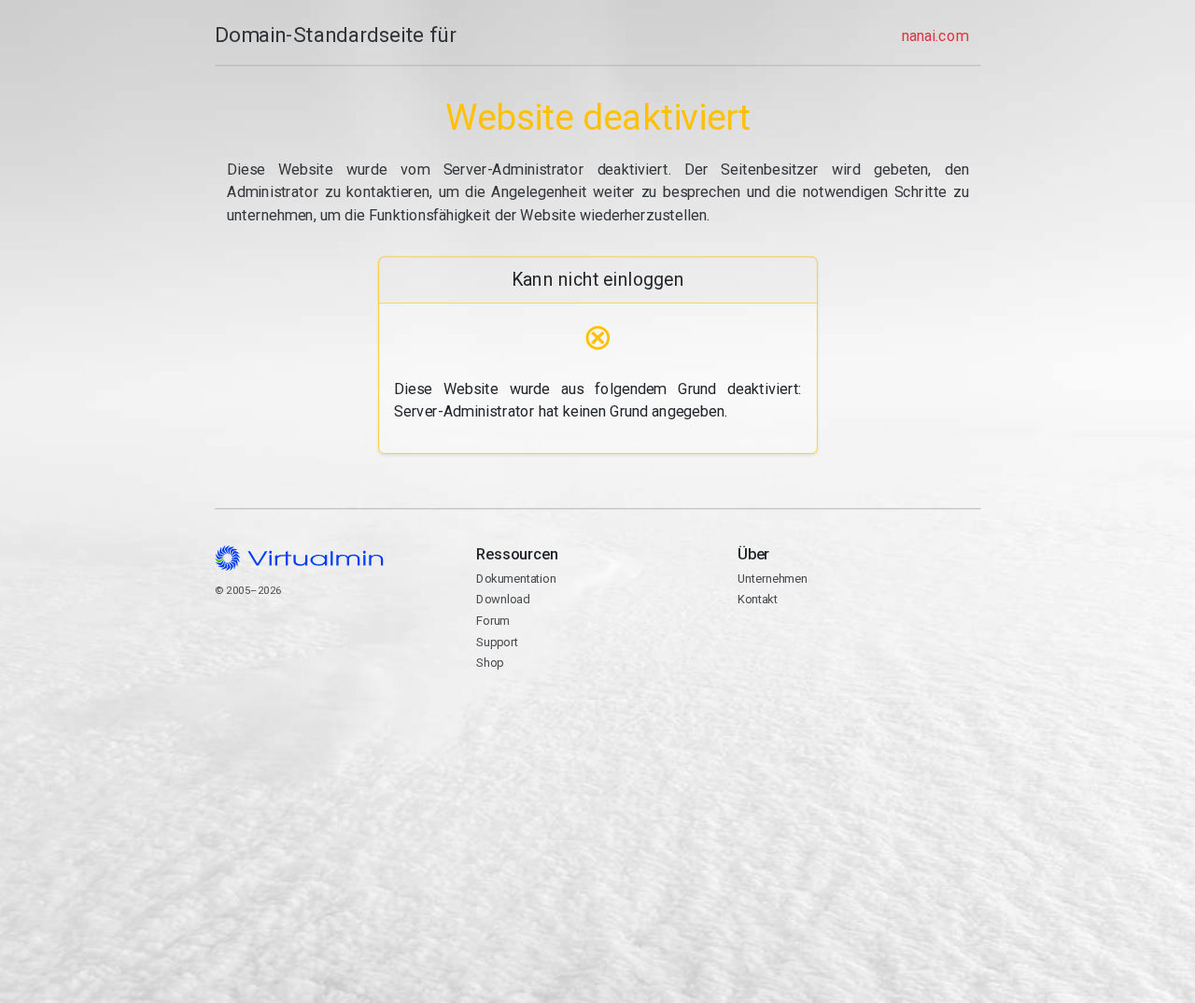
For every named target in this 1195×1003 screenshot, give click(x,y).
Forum (493, 621)
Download (502, 599)
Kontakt (810, 659)
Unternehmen (773, 579)
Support (497, 642)
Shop (489, 663)
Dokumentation (515, 579)
